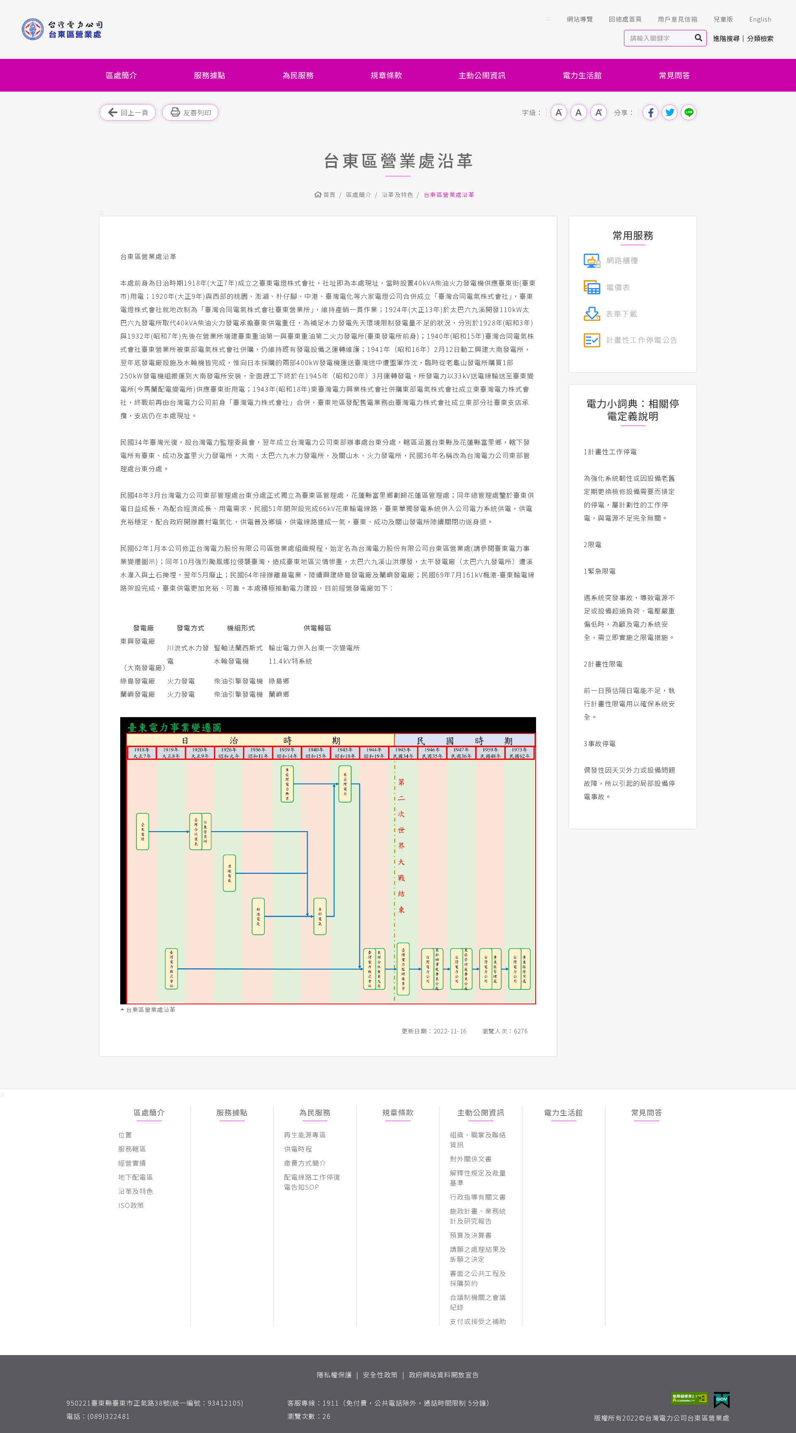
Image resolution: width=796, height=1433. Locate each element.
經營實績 (132, 1163)
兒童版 (723, 19)
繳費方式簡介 (305, 1163)
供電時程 (298, 1149)
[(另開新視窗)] (611, 259)
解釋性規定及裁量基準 (478, 1178)
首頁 (329, 194)
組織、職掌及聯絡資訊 (478, 1139)
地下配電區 (135, 1177)
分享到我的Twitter (669, 112)
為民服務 (298, 75)
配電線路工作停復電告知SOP (312, 1182)
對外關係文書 (471, 1159)
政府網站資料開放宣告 (444, 1375)
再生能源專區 (305, 1135)
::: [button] (548, 18)
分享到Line (688, 112)
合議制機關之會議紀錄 (478, 1302)
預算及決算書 (471, 1235)
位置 (125, 1135)
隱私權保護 (334, 1375)
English (760, 19)
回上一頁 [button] (135, 112)
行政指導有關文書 (478, 1197)
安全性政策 (380, 1375)
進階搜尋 (726, 38)
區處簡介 (121, 75)
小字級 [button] (559, 112)
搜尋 (698, 38)
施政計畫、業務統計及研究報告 (478, 1216)
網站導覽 (580, 19)
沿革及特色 (398, 194)
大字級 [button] (598, 112)
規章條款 (386, 75)
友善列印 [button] (197, 112)
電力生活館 (582, 75)
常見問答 (674, 75)
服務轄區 (132, 1149)
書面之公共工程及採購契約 (478, 1278)
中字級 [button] (578, 112)
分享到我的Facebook (650, 112)
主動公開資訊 (482, 75)
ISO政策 (131, 1205)
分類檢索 (760, 38)
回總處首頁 (625, 19)
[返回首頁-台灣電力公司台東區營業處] (75, 29)
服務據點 (210, 75)
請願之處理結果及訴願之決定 (478, 1254)
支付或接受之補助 (478, 1321)
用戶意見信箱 (678, 19)
